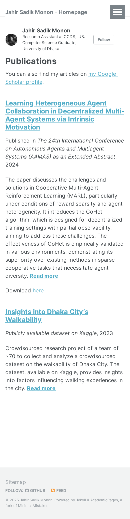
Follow (104, 39)
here (38, 290)
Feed (60, 490)
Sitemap (15, 482)
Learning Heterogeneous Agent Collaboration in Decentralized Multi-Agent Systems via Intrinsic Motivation (64, 115)
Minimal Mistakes (33, 505)
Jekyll (81, 500)
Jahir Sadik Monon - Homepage (46, 12)
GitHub (37, 490)
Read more (44, 275)
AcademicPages (104, 500)
